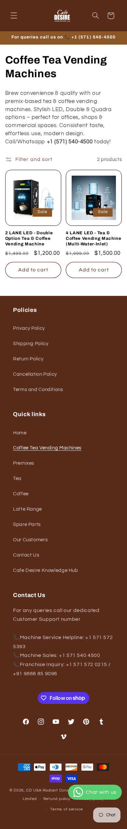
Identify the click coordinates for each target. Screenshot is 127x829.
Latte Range (27, 509)
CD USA (33, 790)
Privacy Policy (29, 328)
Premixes (23, 463)
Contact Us (26, 555)
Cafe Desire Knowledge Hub (45, 570)
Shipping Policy (30, 343)
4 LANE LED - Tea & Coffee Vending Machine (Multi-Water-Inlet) (93, 238)
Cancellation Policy (35, 374)
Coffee (21, 493)
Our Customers (30, 539)
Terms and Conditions (38, 389)
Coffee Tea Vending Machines (47, 447)
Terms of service (66, 809)
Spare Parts (27, 524)
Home (20, 432)
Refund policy (57, 799)
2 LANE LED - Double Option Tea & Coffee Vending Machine (29, 238)
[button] (13, 15)
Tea (17, 478)
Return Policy (28, 358)
